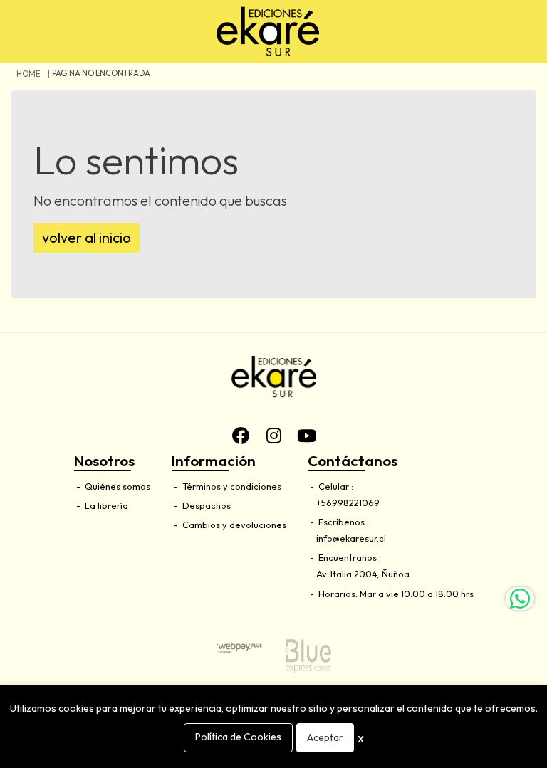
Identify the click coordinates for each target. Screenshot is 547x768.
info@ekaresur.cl (351, 538)
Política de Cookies (238, 736)
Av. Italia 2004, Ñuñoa (363, 573)
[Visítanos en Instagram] (273, 436)
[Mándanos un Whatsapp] (520, 598)
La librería (105, 505)
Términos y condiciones (230, 486)
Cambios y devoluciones (233, 524)
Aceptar (325, 737)
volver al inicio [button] (86, 237)
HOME (28, 74)
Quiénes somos (116, 486)
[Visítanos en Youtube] (306, 436)
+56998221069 (348, 502)
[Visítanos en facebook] (241, 436)
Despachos (205, 505)
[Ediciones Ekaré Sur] (268, 31)
